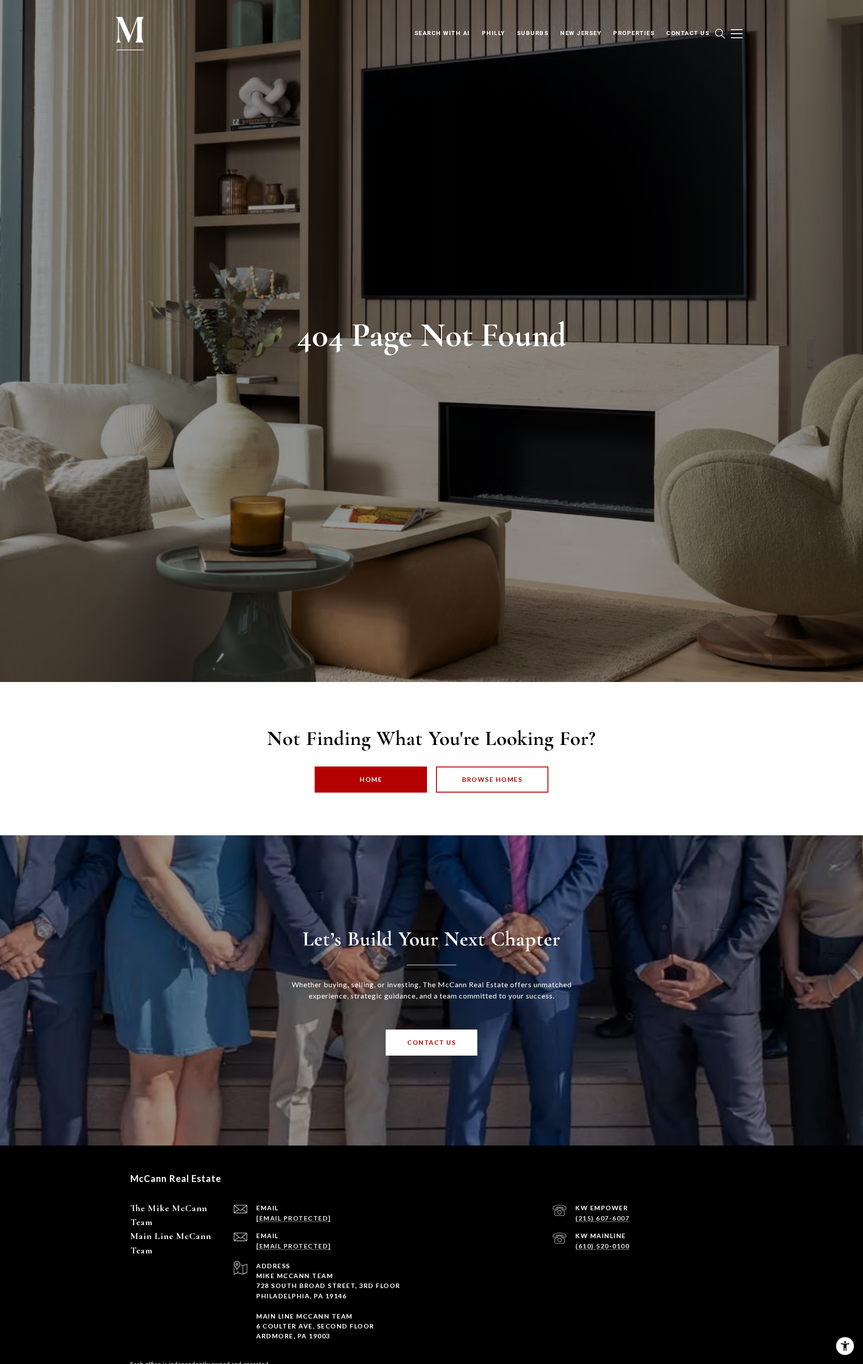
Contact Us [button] (431, 1042)
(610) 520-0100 (602, 1246)
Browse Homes (492, 779)
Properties (633, 33)
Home (371, 779)
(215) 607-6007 (602, 1218)
